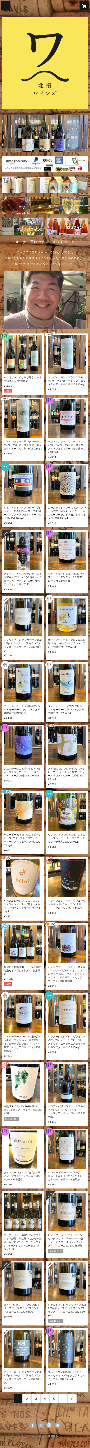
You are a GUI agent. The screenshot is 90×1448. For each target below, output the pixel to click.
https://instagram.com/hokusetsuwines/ (49, 1425)
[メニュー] (5, 6)
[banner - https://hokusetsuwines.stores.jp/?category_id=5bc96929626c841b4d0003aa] (22, 226)
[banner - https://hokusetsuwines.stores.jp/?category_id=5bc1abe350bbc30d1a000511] (45, 205)
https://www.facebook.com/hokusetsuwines (32, 1425)
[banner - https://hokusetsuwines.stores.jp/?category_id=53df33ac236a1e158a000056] (67, 226)
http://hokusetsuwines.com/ (57, 1425)
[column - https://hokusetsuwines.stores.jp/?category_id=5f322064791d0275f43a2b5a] (45, 300)
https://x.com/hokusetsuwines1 (41, 1425)
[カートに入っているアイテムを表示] (84, 6)
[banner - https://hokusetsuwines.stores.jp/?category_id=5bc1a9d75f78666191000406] (16, 205)
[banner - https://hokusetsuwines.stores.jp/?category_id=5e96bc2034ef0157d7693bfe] (45, 185)
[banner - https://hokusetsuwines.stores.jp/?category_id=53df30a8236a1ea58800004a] (74, 205)
